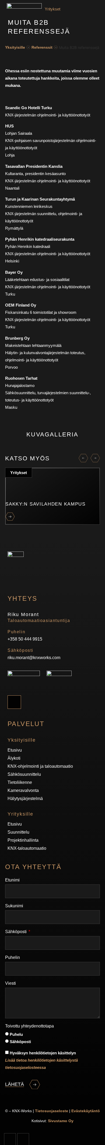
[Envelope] (23, 1139)
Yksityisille (15, 47)
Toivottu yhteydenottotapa (29, 1026)
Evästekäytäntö (85, 1111)
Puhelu (16, 1034)
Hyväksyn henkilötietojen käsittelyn (41, 1060)
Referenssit (42, 47)
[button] (83, 458)
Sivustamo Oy (61, 1121)
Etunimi (12, 880)
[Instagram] (14, 702)
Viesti (10, 983)
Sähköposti (16, 931)
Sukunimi (14, 906)
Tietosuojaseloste (51, 1111)
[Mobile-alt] (10, 1139)
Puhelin (12, 957)
